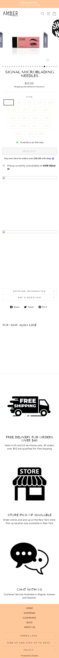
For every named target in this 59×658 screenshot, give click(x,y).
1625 (24, 110)
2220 (30, 133)
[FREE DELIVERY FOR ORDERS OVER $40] (29, 406)
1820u (13, 117)
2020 (13, 125)
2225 (41, 133)
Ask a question (29, 297)
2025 (24, 125)
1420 (40, 102)
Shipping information (29, 291)
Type (29, 97)
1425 (50, 102)
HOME (29, 608)
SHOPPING (29, 613)
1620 (13, 110)
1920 (46, 117)
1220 (8, 102)
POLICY (29, 650)
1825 (24, 117)
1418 (29, 102)
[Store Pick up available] (29, 484)
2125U (18, 133)
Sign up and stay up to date (28, 643)
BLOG (29, 622)
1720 (34, 110)
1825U (35, 117)
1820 (45, 110)
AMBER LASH (28, 636)
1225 (19, 102)
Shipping (18, 86)
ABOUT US (29, 627)
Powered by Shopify (29, 655)
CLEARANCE (29, 617)
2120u (46, 125)
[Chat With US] (29, 558)
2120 (34, 125)
